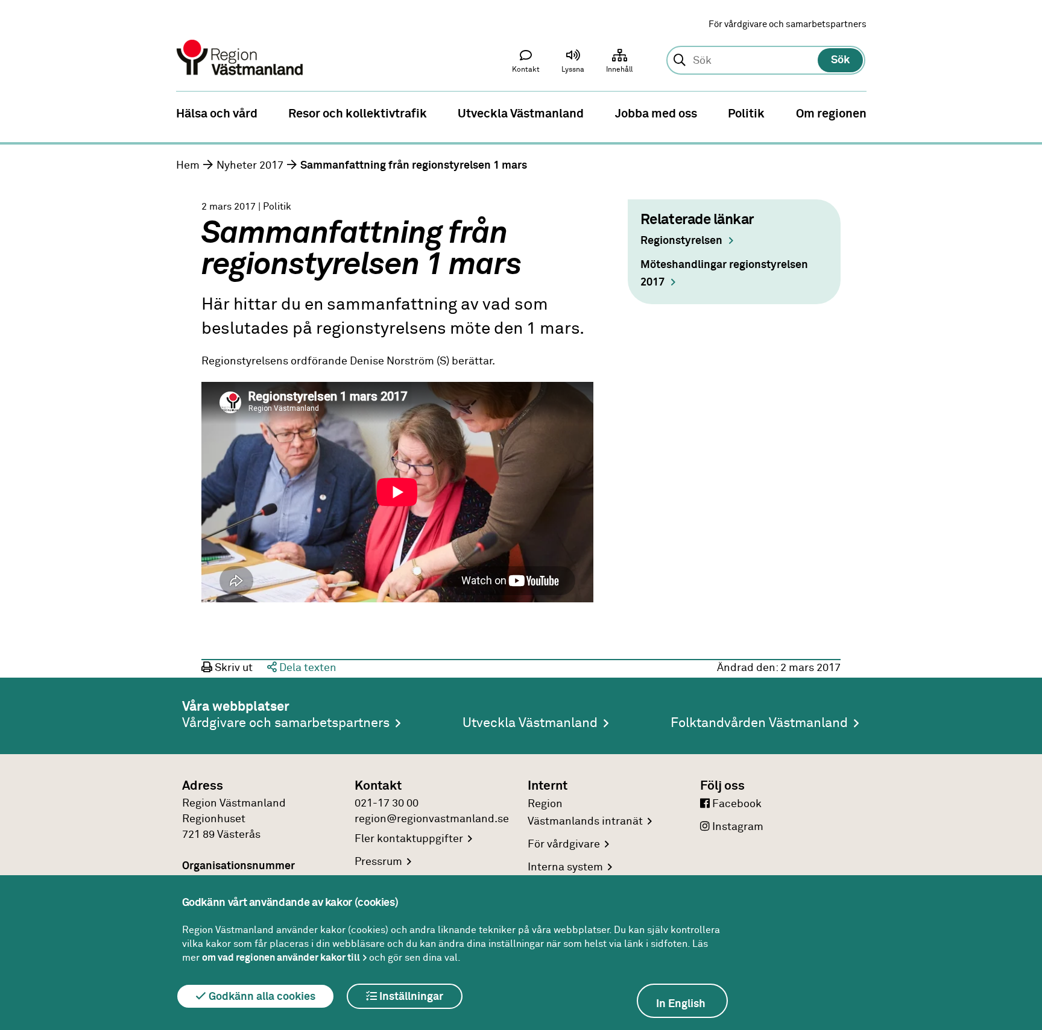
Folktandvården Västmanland (759, 723)
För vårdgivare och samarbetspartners (788, 24)
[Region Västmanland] (240, 40)
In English (681, 1004)
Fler (409, 839)
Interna (565, 867)
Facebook (736, 804)
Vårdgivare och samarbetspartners (286, 723)
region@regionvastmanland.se (432, 819)
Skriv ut (232, 668)
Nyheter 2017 (249, 165)
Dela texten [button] (306, 668)
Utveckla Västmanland (530, 723)
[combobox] (766, 61)
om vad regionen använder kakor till (281, 958)
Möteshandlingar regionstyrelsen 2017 (724, 274)
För (564, 844)
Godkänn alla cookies (260, 996)
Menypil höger (1024, 113)
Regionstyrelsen (681, 241)
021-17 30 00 (386, 803)
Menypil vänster (18, 113)
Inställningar (410, 996)
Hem (188, 165)
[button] (572, 64)
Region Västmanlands (585, 813)
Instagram (736, 827)
